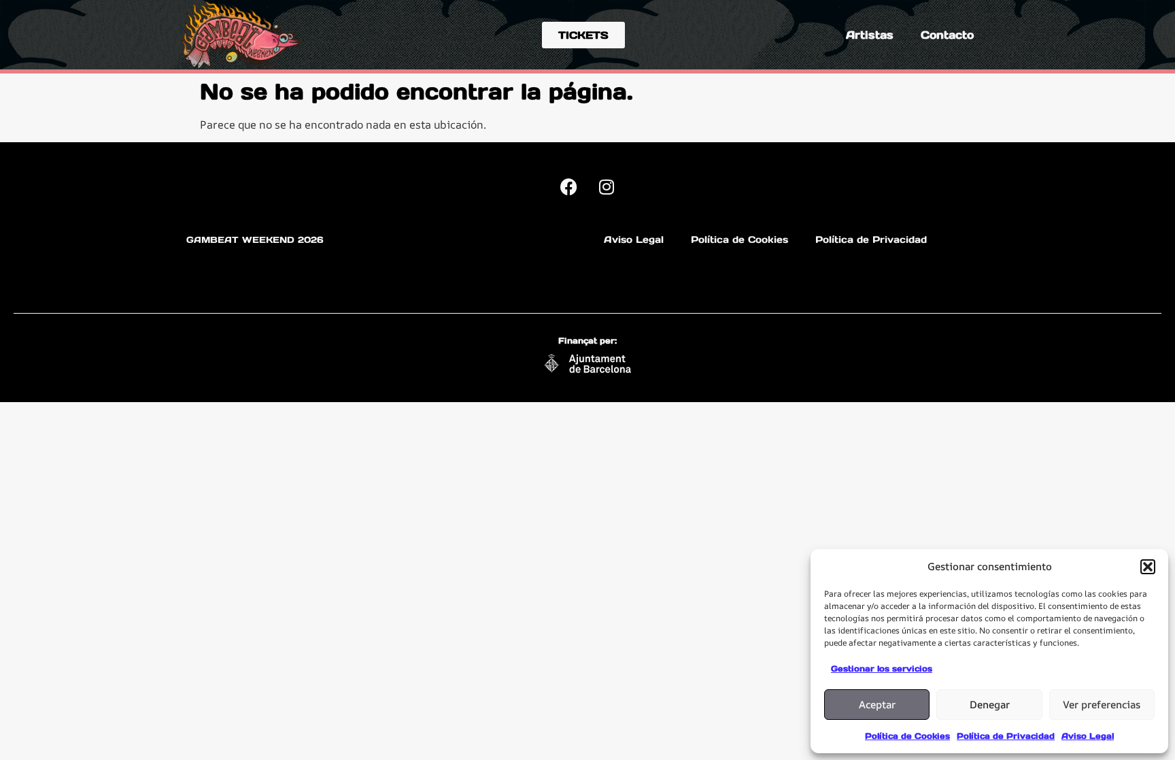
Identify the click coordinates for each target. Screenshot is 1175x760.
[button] (1148, 567)
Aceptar (877, 704)
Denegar (990, 704)
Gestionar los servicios (881, 668)
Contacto (947, 35)
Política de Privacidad (1006, 736)
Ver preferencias (1101, 704)
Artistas (869, 35)
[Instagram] (607, 186)
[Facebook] (569, 186)
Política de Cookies (907, 736)
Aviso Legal (1087, 736)
